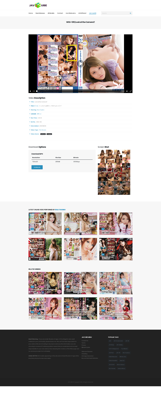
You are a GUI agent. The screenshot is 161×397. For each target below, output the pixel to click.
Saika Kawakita (113, 360)
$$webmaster (86, 347)
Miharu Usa (123, 356)
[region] (80, 63)
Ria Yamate (112, 368)
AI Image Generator (88, 356)
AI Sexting (84, 354)
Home (31, 13)
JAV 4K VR (111, 364)
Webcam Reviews (87, 351)
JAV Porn (111, 352)
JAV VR (118, 352)
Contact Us (85, 340)
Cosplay (49, 134)
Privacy (84, 345)
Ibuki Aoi (122, 360)
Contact (60, 13)
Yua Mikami (124, 348)
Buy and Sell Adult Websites (90, 358)
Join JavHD (92, 13)
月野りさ (39, 114)
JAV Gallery (120, 345)
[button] (127, 91)
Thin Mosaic (42, 130)
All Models (51, 13)
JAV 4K (127, 341)
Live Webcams (71, 13)
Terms (83, 343)
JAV (110, 341)
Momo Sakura (120, 364)
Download (37, 167)
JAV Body (111, 345)
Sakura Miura (121, 368)
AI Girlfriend (82, 13)
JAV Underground (114, 348)
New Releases (40, 13)
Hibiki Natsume (113, 356)
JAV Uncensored (118, 341)
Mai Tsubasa (126, 352)
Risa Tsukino (41, 110)
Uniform (43, 134)
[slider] (78, 91)
